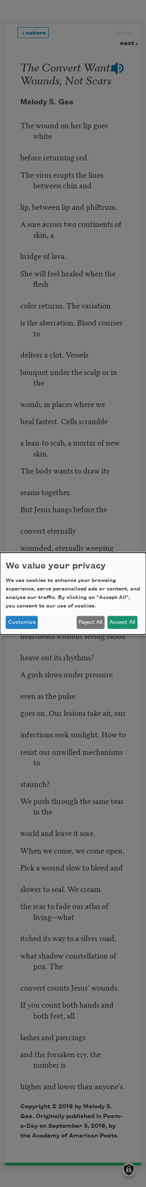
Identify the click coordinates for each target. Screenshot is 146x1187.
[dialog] (73, 593)
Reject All (90, 622)
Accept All (122, 622)
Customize (22, 622)
